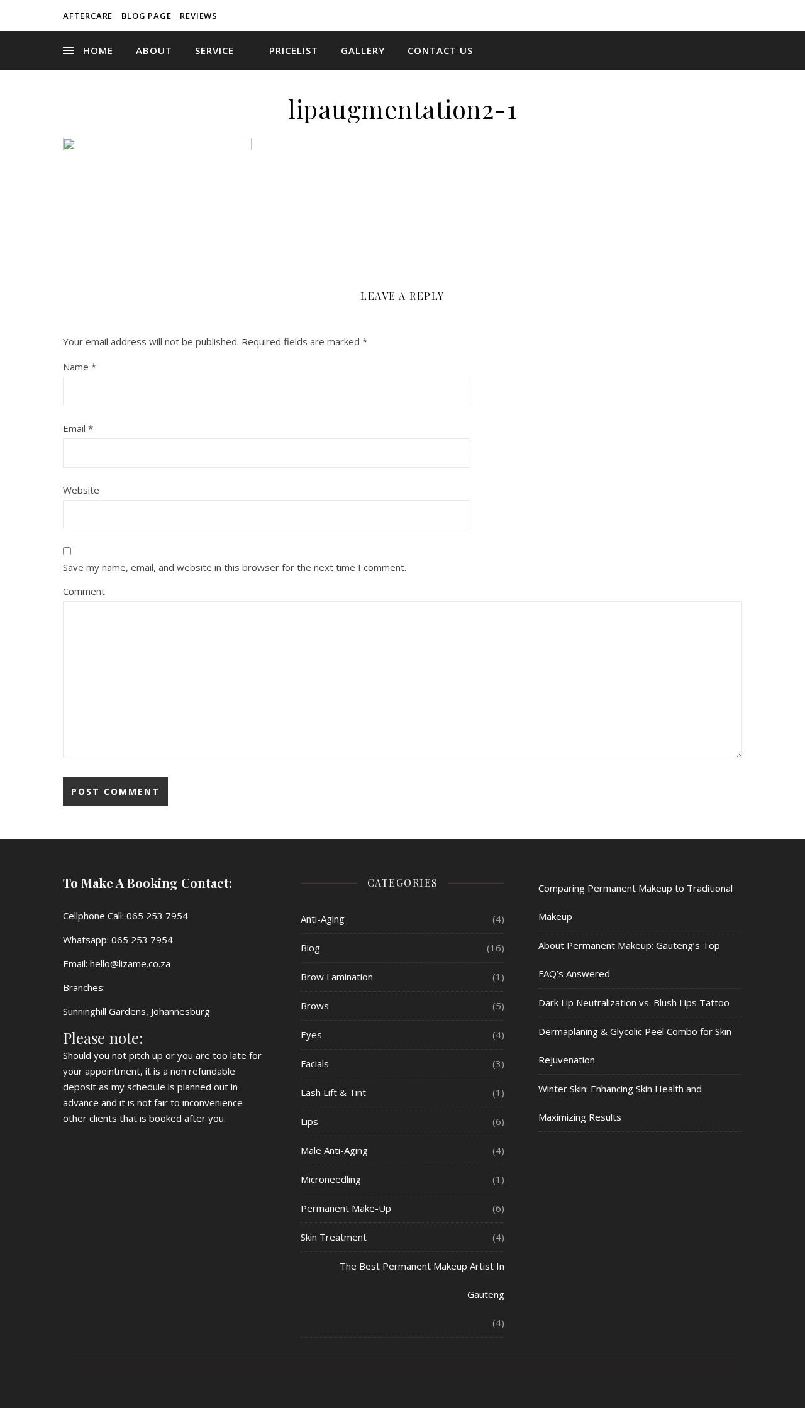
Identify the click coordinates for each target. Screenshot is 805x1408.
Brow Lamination (337, 976)
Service (214, 50)
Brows (315, 1005)
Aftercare (88, 15)
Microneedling (331, 1179)
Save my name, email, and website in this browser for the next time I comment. (234, 567)
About (154, 50)
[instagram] (739, 15)
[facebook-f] (722, 15)
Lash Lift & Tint (333, 1092)
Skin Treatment (334, 1237)
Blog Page (146, 15)
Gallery (363, 50)
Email (78, 428)
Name (79, 366)
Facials (315, 1063)
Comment (84, 591)
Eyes (311, 1034)
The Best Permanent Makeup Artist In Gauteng (422, 1280)
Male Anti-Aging (334, 1150)
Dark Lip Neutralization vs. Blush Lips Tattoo (634, 1002)
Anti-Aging (323, 918)
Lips (309, 1121)
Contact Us (440, 50)
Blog (310, 947)
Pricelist (293, 50)
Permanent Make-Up (346, 1208)
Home (98, 50)
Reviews (199, 15)
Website (81, 490)
